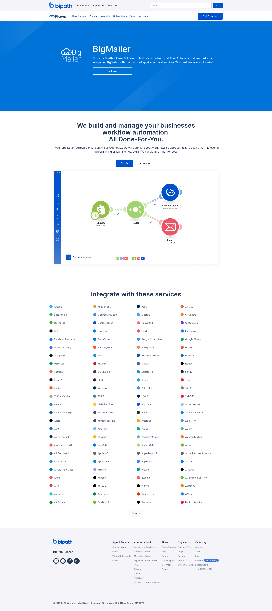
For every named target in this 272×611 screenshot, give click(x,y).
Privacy (181, 556)
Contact (199, 547)
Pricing (93, 16)
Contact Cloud (119, 547)
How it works (79, 16)
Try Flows (112, 71)
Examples (105, 16)
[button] (83, 6)
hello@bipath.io (203, 564)
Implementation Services (146, 560)
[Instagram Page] (63, 561)
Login (145, 16)
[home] (60, 5)
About (198, 551)
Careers (206, 560)
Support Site (184, 547)
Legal (180, 551)
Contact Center (142, 551)
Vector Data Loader (122, 556)
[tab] (124, 163)
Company (112, 5)
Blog (197, 556)
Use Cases (167, 564)
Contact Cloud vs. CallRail (147, 582)
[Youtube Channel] (77, 561)
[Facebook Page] (70, 561)
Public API (139, 578)
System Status (185, 564)
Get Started (210, 16)
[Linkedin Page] (56, 561)
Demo (133, 16)
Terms (181, 560)
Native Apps (120, 16)
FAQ (136, 564)
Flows (115, 551)
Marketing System (143, 556)
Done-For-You (169, 547)
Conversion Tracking (144, 547)
